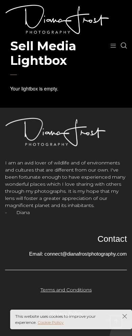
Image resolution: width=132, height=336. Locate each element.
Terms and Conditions (66, 290)
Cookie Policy (51, 322)
